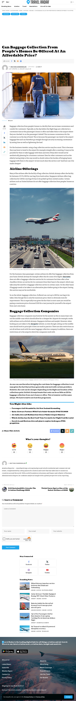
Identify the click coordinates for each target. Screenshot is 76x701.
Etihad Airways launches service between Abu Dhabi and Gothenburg (43, 586)
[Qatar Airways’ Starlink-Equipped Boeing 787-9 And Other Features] (25, 596)
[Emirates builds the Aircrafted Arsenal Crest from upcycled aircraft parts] (25, 606)
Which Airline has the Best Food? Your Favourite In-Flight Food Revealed (43, 418)
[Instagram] (29, 571)
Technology (45, 631)
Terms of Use (40, 697)
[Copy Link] (4, 152)
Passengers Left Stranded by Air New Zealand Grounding (36, 408)
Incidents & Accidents (43, 622)
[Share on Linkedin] (4, 142)
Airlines (6, 14)
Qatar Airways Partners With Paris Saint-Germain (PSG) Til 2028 (40, 412)
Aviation (15, 14)
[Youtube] (47, 571)
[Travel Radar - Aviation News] (38, 2)
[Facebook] (29, 563)
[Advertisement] (38, 30)
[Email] (17, 61)
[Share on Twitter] (14, 61)
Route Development (47, 590)
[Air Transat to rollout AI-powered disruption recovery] (25, 629)
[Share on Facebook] (11, 61)
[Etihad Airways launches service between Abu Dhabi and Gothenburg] (25, 586)
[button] (68, 697)
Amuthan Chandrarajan (18, 66)
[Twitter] (47, 563)
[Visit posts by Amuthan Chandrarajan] (5, 68)
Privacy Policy (28, 697)
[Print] (20, 61)
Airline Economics (36, 610)
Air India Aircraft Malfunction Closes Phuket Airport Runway (38, 415)
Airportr (34, 324)
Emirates (66, 277)
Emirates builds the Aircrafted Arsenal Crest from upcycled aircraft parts (42, 605)
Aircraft (33, 598)
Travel (23, 14)
